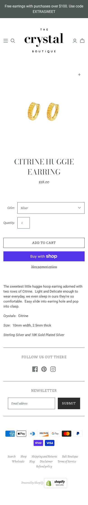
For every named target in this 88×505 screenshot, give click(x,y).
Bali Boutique (70, 456)
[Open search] (13, 40)
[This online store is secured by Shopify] (55, 483)
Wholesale (18, 461)
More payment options (44, 267)
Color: (11, 208)
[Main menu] (5, 40)
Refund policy (44, 466)
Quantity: (9, 223)
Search (12, 456)
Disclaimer (46, 461)
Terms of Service (67, 461)
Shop (24, 456)
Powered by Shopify (32, 483)
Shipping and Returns (44, 456)
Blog (32, 461)
